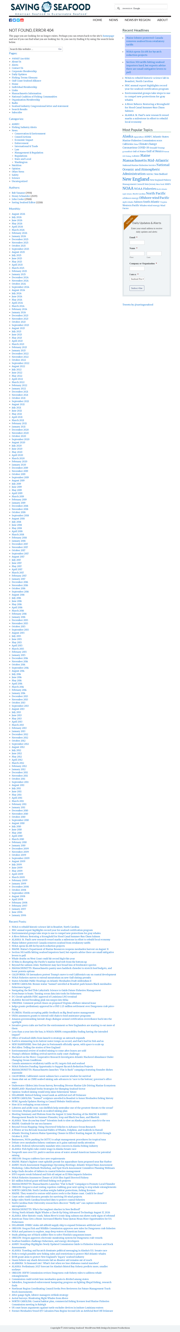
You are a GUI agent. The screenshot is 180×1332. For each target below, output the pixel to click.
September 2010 (20, 820)
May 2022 (17, 376)
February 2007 (19, 905)
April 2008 (17, 899)
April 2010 (17, 836)
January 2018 (18, 541)
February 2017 (19, 575)
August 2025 (18, 252)
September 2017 (20, 553)
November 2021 (20, 395)
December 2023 (20, 315)
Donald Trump (157, 148)
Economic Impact (24, 140)
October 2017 (18, 550)
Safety (15, 175)
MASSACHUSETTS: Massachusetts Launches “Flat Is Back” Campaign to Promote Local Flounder (63, 1184)
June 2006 (17, 912)
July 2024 (17, 293)
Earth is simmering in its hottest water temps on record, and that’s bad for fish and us (58, 1041)
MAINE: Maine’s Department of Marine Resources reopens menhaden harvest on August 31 (60, 949)
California (127, 144)
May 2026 (17, 223)
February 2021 (19, 423)
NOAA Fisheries (145, 188)
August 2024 (18, 290)
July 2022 (17, 369)
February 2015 (19, 652)
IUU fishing (126, 156)
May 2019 (17, 490)
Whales (143, 205)
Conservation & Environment (30, 133)
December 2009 (20, 848)
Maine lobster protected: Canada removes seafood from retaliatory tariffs (51, 942)
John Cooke (18, 199)
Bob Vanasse (18, 193)
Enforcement (22, 143)
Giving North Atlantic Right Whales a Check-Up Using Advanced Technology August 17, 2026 (61, 1212)
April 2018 (17, 531)
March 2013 (18, 725)
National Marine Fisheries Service (139, 165)
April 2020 (17, 455)
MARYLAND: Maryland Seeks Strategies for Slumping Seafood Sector (48, 1088)
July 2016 (16, 598)
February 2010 (19, 842)
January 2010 (18, 845)
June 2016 (17, 601)
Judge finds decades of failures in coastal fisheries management (46, 1171)
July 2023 (16, 331)
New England (135, 179)
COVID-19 (143, 147)
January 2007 (19, 909)
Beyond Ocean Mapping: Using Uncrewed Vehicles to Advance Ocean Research (53, 1127)
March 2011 (18, 801)
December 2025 (20, 239)
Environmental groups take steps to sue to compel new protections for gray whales (56, 933)
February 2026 (19, 233)
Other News (18, 171)
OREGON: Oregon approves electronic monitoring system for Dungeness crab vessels (57, 1238)
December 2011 (20, 772)
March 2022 (18, 382)
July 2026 (17, 217)
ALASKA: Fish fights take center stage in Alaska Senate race (44, 1149)
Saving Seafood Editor (23, 202)
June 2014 (17, 677)
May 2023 (17, 337)
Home (15, 84)
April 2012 (17, 759)
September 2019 (20, 477)
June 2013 (17, 715)
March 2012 (18, 763)
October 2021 (18, 398)
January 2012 (18, 769)
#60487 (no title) (21, 58)
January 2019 (18, 502)
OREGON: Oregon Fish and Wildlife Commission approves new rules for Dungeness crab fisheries (63, 1228)
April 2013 (17, 721)
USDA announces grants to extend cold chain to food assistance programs (51, 1015)
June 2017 (17, 563)
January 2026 (19, 236)
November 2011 (20, 775)
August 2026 (18, 214)
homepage (108, 36)
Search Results (19, 109)
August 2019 (18, 480)
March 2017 (18, 572)
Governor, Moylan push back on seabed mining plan (39, 1111)
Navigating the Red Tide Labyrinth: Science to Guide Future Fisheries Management (56, 990)
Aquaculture (138, 137)
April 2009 (17, 874)
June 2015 (17, 639)
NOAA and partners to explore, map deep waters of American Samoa (48, 1231)
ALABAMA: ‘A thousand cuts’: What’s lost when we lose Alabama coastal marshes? (55, 1263)
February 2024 (19, 309)
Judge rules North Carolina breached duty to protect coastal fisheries (48, 1199)
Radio (15, 103)
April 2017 (17, 569)
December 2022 (20, 353)
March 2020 (18, 458)
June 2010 (17, 829)
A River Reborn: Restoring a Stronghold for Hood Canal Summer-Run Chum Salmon (56, 936)
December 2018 (20, 506)
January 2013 (18, 731)
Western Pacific (130, 205)
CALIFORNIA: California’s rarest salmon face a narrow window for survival (51, 1076)
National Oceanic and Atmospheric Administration (146, 169)
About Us (16, 61)
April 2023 (17, 341)
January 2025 (19, 274)
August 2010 (18, 823)
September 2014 (20, 667)
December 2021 (20, 391)
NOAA (127, 188)
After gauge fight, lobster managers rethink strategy (40, 1295)
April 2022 (17, 379)
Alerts (15, 65)
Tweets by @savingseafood (137, 304)
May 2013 (17, 718)
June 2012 (17, 753)
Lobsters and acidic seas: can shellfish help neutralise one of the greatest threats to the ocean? (62, 1107)
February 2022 (19, 385)
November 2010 (20, 813)
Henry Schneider (21, 196)
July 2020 (17, 445)
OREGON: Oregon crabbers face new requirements (38, 1158)
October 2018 (18, 512)
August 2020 (18, 442)
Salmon (138, 201)
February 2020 (19, 461)
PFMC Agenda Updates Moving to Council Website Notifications (45, 1101)
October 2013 (18, 702)
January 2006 (19, 915)
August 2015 (18, 633)
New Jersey (150, 184)
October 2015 (18, 626)
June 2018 (17, 525)
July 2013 (16, 712)
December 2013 (20, 696)
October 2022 (19, 360)
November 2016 (20, 585)
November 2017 (20, 547)
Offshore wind (149, 198)
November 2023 (20, 318)
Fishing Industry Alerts (24, 127)
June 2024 (17, 296)
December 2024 (20, 277)
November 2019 (20, 471)
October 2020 (19, 436)
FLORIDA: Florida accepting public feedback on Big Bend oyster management (53, 1012)
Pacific (164, 198)
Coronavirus (129, 147)
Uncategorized (19, 181)
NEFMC (150, 174)
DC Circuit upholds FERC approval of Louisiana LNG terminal (44, 996)
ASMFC (16, 124)
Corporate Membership (24, 71)
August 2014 (18, 671)
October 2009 (19, 855)
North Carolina (139, 194)
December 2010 (20, 810)
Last (148, 257)
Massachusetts (134, 160)
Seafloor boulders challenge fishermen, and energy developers (45, 1241)
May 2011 (17, 794)
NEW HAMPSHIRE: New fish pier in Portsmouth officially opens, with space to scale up (58, 1044)
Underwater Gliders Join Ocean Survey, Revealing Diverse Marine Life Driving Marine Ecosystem (63, 1085)
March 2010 (18, 839)
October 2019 (18, 474)
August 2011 (18, 785)
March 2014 (18, 687)
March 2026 (18, 230)
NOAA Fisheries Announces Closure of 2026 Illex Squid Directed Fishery (50, 1177)
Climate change (148, 144)
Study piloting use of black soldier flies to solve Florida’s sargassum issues (51, 1234)
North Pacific (156, 193)
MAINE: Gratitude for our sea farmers (32, 1123)
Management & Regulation (29, 152)
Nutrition (16, 165)
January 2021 (18, 426)
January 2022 (19, 388)
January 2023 (19, 350)
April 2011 (17, 798)
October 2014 (18, 664)
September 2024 (20, 287)
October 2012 (18, 740)
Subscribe (17, 112)
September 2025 (20, 249)
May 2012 (17, 756)
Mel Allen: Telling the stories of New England (36, 1047)
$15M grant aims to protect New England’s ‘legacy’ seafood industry (48, 1257)
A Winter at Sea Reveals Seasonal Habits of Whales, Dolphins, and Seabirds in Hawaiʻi (57, 1130)
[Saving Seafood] (50, 15)
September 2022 (20, 363)
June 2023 (17, 334)
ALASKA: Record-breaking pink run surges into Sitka (40, 1000)
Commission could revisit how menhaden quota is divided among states (50, 1279)
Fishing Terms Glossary (25, 77)
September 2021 (20, 401)
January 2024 (19, 312)
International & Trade (26, 146)
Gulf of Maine (139, 151)
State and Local (23, 159)
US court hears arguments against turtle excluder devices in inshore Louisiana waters (57, 1307)
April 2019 (17, 493)
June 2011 (17, 791)
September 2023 (20, 325)
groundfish (127, 151)
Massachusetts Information (26, 93)
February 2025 (19, 271)
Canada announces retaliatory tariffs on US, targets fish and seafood (48, 1063)
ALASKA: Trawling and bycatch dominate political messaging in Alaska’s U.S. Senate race (59, 1250)
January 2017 (18, 579)
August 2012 (18, 747)
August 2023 (18, 328)
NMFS (168, 184)
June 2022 (17, 372)
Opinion (16, 168)
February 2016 (19, 613)
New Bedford (160, 174)
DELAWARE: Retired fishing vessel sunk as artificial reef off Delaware (49, 1095)
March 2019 (18, 496)
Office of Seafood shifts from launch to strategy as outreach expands (48, 1038)
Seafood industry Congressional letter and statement (40, 106)
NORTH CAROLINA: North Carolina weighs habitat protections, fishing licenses (53, 1190)
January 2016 (18, 617)
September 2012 (20, 744)
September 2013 (20, 706)
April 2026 (17, 226)
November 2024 (20, 280)
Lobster (136, 156)
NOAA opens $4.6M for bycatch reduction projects (38, 946)
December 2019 (20, 468)
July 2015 (16, 636)
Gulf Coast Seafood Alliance (26, 80)
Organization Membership (26, 99)
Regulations (21, 156)
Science (16, 178)
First (131, 257)
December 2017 (20, 544)
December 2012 (20, 734)
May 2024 (17, 299)
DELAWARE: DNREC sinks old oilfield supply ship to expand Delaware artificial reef (56, 1225)
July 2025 (16, 255)
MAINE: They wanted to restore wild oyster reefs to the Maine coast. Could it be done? (57, 1193)
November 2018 (20, 509)
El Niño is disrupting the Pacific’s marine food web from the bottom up (49, 962)
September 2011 (20, 782)
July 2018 (16, 522)
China (135, 144)
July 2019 (16, 483)
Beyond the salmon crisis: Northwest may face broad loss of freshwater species (54, 965)
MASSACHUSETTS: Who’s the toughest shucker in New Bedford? (46, 1209)
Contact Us (17, 68)
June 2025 (17, 258)
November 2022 (20, 357)
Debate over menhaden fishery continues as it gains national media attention (53, 1142)
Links (15, 90)
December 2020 (20, 429)
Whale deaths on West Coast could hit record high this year (43, 958)
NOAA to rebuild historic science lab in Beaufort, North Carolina (45, 927)
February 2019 (19, 499)
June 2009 (17, 867)
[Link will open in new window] (10, 20)
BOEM (159, 141)
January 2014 (18, 693)
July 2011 (16, 788)
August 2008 (18, 896)
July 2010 (16, 826)
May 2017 (17, 566)
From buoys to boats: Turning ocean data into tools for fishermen (46, 993)
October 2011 (18, 778)
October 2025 (19, 245)
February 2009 (19, 880)
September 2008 (20, 893)
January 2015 (18, 655)
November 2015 (20, 623)
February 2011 (19, 804)
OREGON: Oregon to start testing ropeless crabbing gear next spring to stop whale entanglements (64, 1187)
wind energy (153, 205)
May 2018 (17, 528)
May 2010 (17, 832)
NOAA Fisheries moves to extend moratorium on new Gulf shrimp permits (51, 977)
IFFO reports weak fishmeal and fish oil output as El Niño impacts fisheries (52, 1174)
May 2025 (17, 261)
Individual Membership (24, 87)
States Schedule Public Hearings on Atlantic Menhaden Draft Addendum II (51, 981)
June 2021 (17, 410)
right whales (127, 202)
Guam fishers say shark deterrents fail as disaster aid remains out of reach (52, 1260)
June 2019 (17, 487)
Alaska (127, 136)
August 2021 (18, 404)
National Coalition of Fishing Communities (34, 96)
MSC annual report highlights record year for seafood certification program (52, 930)
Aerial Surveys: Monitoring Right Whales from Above (40, 1298)
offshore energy (130, 198)
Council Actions (23, 137)
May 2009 (17, 871)
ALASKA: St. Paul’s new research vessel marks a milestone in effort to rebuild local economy (61, 939)
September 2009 (21, 858)
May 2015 (17, 642)
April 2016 (17, 607)
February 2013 (19, 728)
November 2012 (20, 737)
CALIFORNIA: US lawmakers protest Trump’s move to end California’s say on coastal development (64, 974)
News (15, 130)
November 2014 (20, 661)
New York (160, 184)
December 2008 (20, 886)
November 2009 (20, 852)
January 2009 (19, 883)
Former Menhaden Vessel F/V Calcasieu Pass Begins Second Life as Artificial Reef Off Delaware (62, 1311)
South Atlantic (151, 201)
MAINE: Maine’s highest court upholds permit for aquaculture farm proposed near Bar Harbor (62, 1161)
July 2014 (16, 674)
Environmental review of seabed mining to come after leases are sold (49, 1050)
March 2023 (18, 344)
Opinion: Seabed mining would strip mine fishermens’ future (44, 1092)
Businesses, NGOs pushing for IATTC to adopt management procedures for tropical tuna (59, 1139)
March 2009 (18, 877)
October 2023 (19, 322)
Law (17, 149)
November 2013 (20, 699)
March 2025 (18, 268)
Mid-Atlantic (158, 160)
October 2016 (18, 588)
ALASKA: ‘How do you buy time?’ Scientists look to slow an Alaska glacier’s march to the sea (61, 1120)
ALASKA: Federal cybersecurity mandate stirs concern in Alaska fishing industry (55, 1146)
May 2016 (17, 604)
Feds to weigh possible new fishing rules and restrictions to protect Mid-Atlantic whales (59, 1253)
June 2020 (17, 448)
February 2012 (19, 766)
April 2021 (17, 417)
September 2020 (20, 439)
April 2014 (17, 683)
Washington (21, 162)
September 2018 (20, 515)
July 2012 (16, 750)
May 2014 (17, 680)
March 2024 (18, 306)
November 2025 (20, 242)
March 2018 (18, 534)
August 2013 (18, 709)
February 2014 (19, 690)
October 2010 (18, 817)
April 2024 (17, 303)
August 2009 (18, 861)
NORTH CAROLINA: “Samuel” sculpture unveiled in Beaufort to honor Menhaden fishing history (62, 1098)
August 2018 (18, 518)
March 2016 (18, 610)
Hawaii (166, 152)
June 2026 (17, 220)
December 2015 (20, 620)
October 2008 (19, 890)
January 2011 (18, 807)
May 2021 (17, 414)
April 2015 (17, 645)
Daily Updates (19, 74)
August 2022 (18, 366)
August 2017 (18, 556)
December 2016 (20, 582)
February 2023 (19, 347)
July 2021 (16, 407)
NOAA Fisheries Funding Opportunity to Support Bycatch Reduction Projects (52, 1066)
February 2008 (19, 902)
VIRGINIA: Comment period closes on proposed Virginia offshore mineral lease (54, 1003)
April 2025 (17, 264)
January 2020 (19, 464)
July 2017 (16, 560)
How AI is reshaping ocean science (30, 1104)
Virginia (163, 202)
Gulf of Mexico (155, 151)
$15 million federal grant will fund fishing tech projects (41, 1180)
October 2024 (19, 283)
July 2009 (17, 864)
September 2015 (20, 629)
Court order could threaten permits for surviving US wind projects (47, 1196)
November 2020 (20, 433)
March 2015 (18, 648)
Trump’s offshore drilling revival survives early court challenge (46, 1053)
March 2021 (18, 420)
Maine (145, 156)
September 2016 (20, 591)
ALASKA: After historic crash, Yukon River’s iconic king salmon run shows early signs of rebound (63, 1215)
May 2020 (17, 452)
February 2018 (19, 537)
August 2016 (18, 594)
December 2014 (20, 658)
